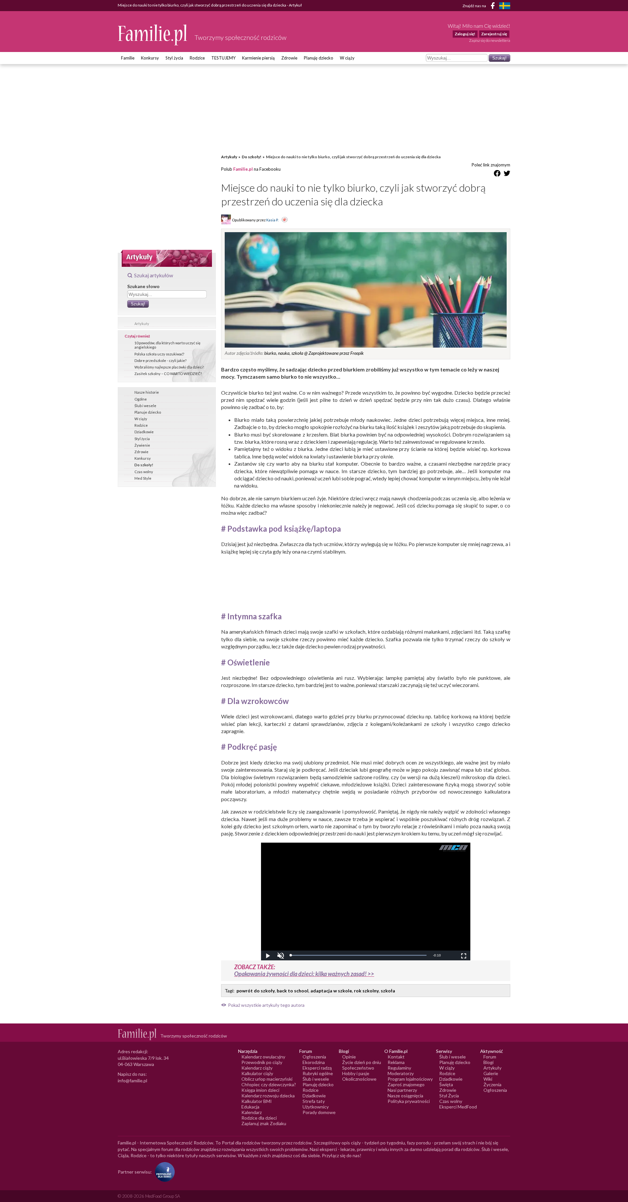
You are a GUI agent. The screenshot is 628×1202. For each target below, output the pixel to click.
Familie (127, 57)
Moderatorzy (401, 1073)
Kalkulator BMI (256, 1101)
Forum (489, 1056)
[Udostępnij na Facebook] (497, 174)
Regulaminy (399, 1068)
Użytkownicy (316, 1106)
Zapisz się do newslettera (489, 40)
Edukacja (250, 1106)
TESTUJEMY (223, 57)
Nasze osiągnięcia (405, 1095)
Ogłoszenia (314, 1056)
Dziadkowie (144, 432)
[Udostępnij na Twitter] (507, 174)
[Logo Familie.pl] (153, 34)
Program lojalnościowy (410, 1079)
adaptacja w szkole (331, 990)
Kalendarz (251, 1112)
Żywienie (142, 445)
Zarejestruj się (494, 33)
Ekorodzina (314, 1062)
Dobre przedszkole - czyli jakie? (160, 360)
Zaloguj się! (465, 33)
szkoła (388, 990)
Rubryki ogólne (318, 1073)
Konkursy (150, 57)
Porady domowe (319, 1112)
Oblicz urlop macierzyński (266, 1079)
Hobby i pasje (355, 1073)
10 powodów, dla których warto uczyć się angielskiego (167, 345)
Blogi (488, 1062)
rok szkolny (366, 990)
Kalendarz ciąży (256, 1068)
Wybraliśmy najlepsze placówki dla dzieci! (169, 367)
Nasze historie (146, 392)
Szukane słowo (143, 286)
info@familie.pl (132, 1080)
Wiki (487, 1079)
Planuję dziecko (318, 57)
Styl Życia (449, 1095)
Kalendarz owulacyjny (263, 1056)
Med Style (142, 478)
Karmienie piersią (258, 57)
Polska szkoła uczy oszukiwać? (159, 354)
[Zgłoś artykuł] (285, 220)
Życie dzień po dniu (361, 1062)
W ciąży (347, 57)
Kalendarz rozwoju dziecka (268, 1095)
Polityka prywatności (409, 1101)
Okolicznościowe (359, 1079)
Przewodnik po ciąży (261, 1062)
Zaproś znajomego (406, 1084)
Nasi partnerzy (402, 1090)
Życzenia (492, 1084)
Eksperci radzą (317, 1068)
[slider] (358, 955)
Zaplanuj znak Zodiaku (263, 1123)
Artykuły (141, 323)
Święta (446, 1084)
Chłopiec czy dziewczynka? (268, 1084)
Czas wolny (143, 472)
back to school (292, 990)
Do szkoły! (143, 465)
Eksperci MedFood (458, 1106)
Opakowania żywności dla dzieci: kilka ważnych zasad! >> (304, 973)
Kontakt (396, 1056)
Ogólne (140, 399)
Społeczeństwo (358, 1068)
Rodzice (197, 57)
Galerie (490, 1073)
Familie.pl (243, 169)
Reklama (396, 1062)
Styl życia (174, 57)
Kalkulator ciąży (257, 1073)
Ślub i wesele (145, 406)
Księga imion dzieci (260, 1090)
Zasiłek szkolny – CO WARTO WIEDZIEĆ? (168, 373)
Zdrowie (289, 57)
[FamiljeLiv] (504, 5)
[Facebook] (494, 7)
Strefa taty (314, 1101)
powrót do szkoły (255, 990)
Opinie (349, 1056)
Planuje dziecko (147, 412)
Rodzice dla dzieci (259, 1118)
